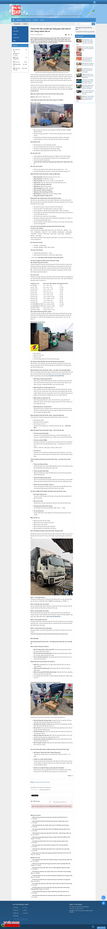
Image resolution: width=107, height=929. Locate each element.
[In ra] (69, 34)
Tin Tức (25, 907)
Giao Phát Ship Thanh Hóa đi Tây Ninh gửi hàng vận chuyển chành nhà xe (50, 821)
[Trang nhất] (14, 20)
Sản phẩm (15, 31)
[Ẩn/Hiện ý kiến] (50, 802)
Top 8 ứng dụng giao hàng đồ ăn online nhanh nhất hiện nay (87, 59)
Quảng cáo (16, 913)
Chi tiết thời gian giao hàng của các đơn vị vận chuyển (87, 70)
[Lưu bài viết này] (72, 34)
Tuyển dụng (16, 37)
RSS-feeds (16, 916)
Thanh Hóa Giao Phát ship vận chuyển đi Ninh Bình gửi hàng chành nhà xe (50, 891)
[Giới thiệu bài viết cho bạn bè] (66, 34)
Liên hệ (25, 910)
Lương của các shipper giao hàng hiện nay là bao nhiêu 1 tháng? (87, 81)
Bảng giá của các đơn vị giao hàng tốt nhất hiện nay (85, 65)
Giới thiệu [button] (19, 20)
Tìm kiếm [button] (35, 20)
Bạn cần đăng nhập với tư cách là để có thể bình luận (51, 806)
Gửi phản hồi (102, 927)
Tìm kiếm (25, 913)
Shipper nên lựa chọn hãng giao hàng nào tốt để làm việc (88, 75)
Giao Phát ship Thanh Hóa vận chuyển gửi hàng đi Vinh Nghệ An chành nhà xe (51, 895)
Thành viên (16, 910)
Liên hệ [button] (42, 20)
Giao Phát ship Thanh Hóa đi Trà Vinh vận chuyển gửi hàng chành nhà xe (50, 841)
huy (72, 775)
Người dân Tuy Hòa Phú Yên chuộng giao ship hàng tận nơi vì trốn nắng (85, 98)
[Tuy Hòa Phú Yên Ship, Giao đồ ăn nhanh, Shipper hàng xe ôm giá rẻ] (16, 10)
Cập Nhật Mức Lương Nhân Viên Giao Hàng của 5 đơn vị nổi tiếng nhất (84, 42)
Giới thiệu (16, 907)
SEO (14, 40)
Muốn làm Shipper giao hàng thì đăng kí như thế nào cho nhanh (88, 86)
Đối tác (15, 34)
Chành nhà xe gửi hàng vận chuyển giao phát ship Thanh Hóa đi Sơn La (50, 817)
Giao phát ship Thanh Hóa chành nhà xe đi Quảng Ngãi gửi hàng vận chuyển (51, 867)
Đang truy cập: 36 (23, 919)
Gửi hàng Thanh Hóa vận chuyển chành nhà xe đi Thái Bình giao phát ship (50, 825)
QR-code (15, 919)
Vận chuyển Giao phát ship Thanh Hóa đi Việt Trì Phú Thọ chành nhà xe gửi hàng (52, 883)
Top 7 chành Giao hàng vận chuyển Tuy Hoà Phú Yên (88, 92)
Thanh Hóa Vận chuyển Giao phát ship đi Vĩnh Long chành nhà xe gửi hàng (50, 849)
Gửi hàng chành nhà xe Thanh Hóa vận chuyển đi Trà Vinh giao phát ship (50, 845)
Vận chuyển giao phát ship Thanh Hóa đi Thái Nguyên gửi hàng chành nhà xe (51, 829)
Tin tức (15, 28)
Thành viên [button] (28, 20)
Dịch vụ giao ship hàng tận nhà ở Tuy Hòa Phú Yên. (88, 48)
